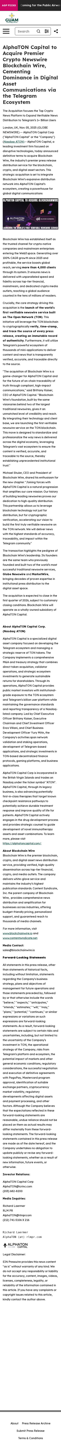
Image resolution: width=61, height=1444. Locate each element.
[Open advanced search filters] (47, 31)
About (14, 1423)
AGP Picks (9, 5)
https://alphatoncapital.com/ (22, 843)
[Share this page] (56, 31)
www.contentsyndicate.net (20, 938)
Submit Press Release (31, 1430)
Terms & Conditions (30, 1438)
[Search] (38, 31)
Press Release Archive (36, 1423)
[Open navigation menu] (6, 31)
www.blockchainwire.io (17, 933)
